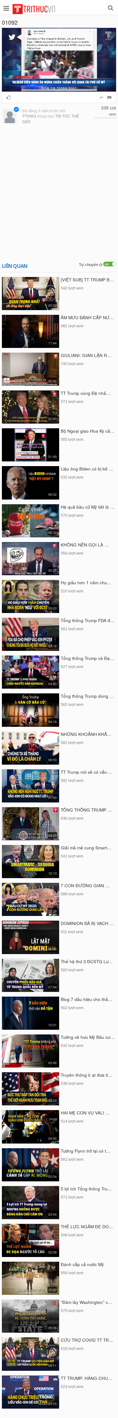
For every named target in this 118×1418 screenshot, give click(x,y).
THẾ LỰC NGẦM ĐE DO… (87, 1226)
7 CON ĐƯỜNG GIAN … (85, 885)
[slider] (57, 87)
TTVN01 (29, 116)
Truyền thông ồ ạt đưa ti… (86, 1075)
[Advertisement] (59, 193)
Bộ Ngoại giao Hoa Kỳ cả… (88, 431)
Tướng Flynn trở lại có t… (85, 1151)
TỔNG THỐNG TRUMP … (86, 810)
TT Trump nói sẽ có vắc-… (87, 772)
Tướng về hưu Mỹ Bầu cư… (88, 1037)
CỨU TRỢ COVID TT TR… (87, 1340)
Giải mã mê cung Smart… (86, 848)
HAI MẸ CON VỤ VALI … (85, 1113)
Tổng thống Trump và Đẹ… (87, 658)
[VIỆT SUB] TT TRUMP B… (87, 280)
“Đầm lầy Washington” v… (86, 1302)
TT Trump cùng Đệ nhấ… (85, 393)
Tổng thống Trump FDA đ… (88, 620)
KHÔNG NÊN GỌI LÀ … (85, 545)
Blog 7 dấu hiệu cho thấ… (86, 999)
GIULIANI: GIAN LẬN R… (86, 355)
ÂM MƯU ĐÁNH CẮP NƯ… (87, 317)
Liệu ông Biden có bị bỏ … (87, 469)
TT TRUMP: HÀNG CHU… (86, 1378)
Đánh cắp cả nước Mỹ (82, 1264)
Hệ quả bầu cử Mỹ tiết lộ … (88, 507)
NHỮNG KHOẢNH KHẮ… (86, 734)
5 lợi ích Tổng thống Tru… (86, 1189)
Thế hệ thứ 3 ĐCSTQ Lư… (87, 961)
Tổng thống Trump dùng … (87, 696)
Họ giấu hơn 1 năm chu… (86, 583)
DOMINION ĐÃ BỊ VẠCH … (87, 923)
